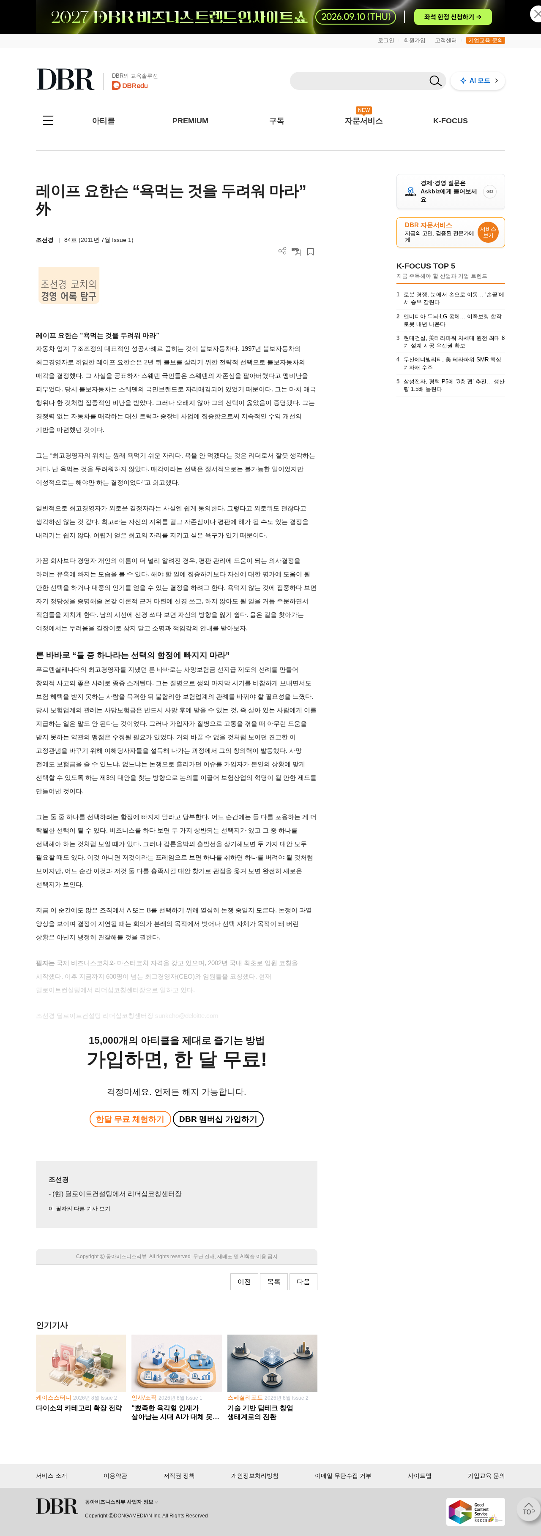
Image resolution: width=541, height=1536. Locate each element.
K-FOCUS (450, 121)
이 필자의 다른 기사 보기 (79, 1208)
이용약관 (115, 1475)
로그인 (386, 40)
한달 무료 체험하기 (130, 1119)
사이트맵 (420, 1475)
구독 (276, 121)
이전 (244, 1281)
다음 (303, 1281)
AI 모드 (480, 80)
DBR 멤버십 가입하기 (218, 1119)
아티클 (103, 121)
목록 (274, 1281)
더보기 (283, 251)
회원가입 (415, 40)
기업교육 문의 (485, 40)
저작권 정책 (179, 1475)
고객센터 (446, 40)
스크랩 (310, 252)
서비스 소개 (51, 1475)
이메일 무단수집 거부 (343, 1475)
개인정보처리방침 (255, 1475)
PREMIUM (190, 121)
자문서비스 (364, 121)
